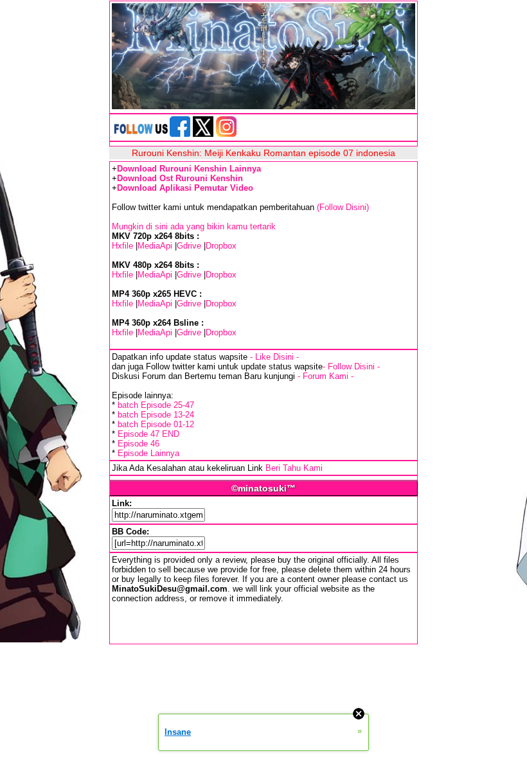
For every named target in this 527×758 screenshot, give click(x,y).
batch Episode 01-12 (156, 424)
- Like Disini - (274, 357)
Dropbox (221, 246)
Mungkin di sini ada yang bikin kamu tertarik (194, 226)
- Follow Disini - (351, 366)
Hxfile (122, 246)
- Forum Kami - (325, 376)
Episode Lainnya (148, 453)
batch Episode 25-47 (156, 405)
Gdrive (189, 246)
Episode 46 (138, 443)
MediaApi (155, 246)
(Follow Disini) (343, 207)
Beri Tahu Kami (294, 468)
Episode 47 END (148, 434)
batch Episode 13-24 (156, 414)
